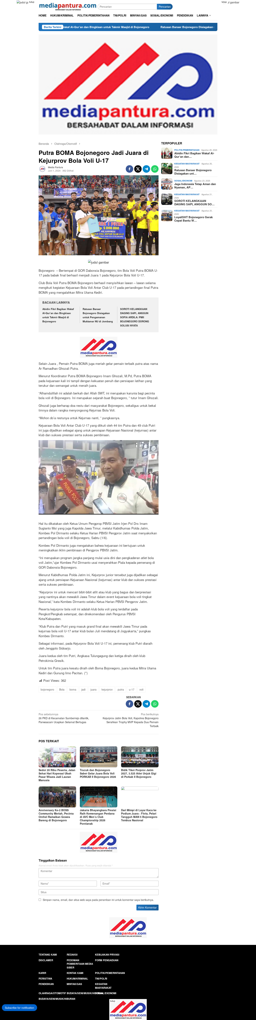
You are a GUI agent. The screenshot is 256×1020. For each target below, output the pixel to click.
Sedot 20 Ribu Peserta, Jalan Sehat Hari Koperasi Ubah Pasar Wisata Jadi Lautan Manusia (57, 775)
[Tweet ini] (138, 169)
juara (94, 689)
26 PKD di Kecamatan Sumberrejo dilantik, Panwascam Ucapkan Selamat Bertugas (64, 718)
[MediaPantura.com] (68, 6)
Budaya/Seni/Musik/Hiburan (85, 993)
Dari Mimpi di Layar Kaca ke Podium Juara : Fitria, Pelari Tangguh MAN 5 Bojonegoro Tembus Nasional (139, 815)
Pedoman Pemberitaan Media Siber (80, 963)
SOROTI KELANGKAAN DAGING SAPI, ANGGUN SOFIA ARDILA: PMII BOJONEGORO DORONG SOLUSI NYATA (134, 317)
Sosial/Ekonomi (183, 180)
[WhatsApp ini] (155, 169)
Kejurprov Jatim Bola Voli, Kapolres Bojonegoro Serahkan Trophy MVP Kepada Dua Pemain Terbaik (131, 720)
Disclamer (46, 960)
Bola (61, 689)
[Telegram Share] (146, 169)
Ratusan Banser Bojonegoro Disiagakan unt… (193, 171)
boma (73, 689)
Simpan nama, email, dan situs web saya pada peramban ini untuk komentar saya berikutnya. (98, 900)
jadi (83, 689)
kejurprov (107, 689)
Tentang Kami (48, 954)
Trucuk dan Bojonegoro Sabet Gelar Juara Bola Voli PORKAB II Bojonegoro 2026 (98, 773)
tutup (31, 1)
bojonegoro (47, 689)
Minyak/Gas (74, 984)
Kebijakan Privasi (107, 954)
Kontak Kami (75, 973)
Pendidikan (46, 984)
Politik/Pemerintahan (186, 150)
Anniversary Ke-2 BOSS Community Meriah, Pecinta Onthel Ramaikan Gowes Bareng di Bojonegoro (56, 815)
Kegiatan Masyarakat (187, 163)
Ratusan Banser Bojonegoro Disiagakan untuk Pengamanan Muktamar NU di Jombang (175, 27)
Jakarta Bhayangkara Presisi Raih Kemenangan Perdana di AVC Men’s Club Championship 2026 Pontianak (98, 816)
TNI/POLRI (101, 978)
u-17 (131, 689)
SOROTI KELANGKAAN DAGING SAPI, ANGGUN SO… (194, 202)
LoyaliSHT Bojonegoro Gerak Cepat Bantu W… (193, 218)
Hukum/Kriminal (77, 978)
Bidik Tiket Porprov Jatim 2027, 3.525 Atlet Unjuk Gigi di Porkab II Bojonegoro (138, 773)
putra (121, 689)
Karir (42, 973)
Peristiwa (45, 978)
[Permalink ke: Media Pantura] (42, 168)
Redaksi (72, 954)
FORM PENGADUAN (106, 960)
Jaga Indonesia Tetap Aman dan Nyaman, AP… (195, 185)
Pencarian (165, 6)
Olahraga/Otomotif (52, 993)
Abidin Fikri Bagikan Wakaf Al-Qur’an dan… (194, 155)
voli (141, 689)
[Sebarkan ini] (129, 169)
